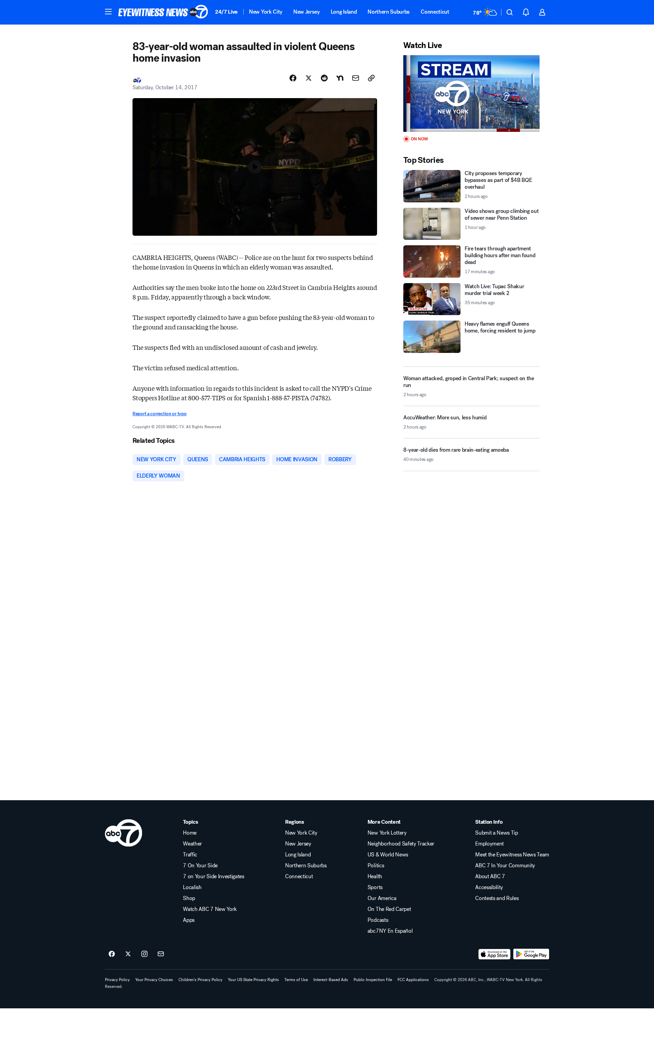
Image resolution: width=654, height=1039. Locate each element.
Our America (382, 898)
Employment (489, 844)
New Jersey (306, 11)
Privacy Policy (117, 980)
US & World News (388, 854)
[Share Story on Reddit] (324, 78)
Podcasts (378, 920)
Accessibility (489, 887)
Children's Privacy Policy (200, 980)
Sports (375, 887)
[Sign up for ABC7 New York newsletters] (161, 954)
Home (190, 833)
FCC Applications (413, 980)
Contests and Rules (496, 898)
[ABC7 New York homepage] (163, 12)
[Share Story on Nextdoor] (340, 78)
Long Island (344, 11)
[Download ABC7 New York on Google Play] (531, 954)
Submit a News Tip (496, 833)
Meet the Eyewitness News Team (512, 854)
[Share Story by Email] (355, 78)
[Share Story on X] (308, 78)
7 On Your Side (200, 865)
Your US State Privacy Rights (253, 980)
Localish (192, 887)
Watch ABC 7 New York (210, 909)
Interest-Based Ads (330, 980)
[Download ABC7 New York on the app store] (494, 954)
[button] (108, 11)
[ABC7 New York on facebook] (112, 954)
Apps (188, 920)
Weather (192, 844)
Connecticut (435, 11)
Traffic (190, 854)
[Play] (471, 93)
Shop (189, 898)
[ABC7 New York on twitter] (128, 954)
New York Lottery (387, 833)
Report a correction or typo (159, 413)
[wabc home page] (123, 833)
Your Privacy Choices (154, 980)
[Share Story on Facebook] (293, 78)
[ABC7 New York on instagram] (144, 954)
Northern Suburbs (389, 11)
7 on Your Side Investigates (213, 876)
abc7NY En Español (390, 931)
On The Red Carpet (389, 909)
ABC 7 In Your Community (505, 865)
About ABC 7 (490, 876)
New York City (265, 11)
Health (375, 876)
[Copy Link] (371, 78)
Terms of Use (296, 980)
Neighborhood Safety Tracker (401, 844)
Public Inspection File (373, 980)
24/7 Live (226, 11)
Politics (376, 865)
